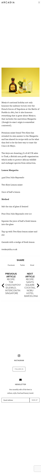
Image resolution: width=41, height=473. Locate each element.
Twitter (22, 265)
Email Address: (8, 400)
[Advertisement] (20, 50)
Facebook (11, 265)
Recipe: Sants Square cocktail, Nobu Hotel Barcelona (31, 285)
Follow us (19, 369)
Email (32, 265)
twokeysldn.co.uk (9, 249)
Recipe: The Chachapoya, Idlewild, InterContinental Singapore (12, 283)
